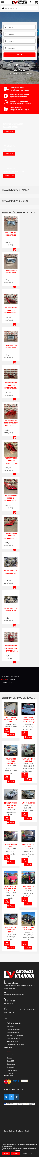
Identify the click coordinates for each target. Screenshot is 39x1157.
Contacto (10, 1073)
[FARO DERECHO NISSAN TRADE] (11, 224)
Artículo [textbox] (11, 48)
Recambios (10, 1055)
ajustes (17, 1150)
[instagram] (16, 1097)
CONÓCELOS (9, 131)
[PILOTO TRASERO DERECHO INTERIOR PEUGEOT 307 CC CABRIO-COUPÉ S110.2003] (11, 487)
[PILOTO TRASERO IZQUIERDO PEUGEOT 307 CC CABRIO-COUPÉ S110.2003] (11, 449)
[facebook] (6, 1097)
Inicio (9, 1052)
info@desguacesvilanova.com (14, 994)
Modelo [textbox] (11, 34)
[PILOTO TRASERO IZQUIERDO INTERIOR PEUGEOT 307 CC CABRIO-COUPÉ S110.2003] (11, 374)
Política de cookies (13, 1029)
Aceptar (6, 1153)
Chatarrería (10, 1067)
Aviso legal (10, 1026)
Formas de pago (12, 1041)
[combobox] (20, 27)
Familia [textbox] (11, 41)
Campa (9, 1058)
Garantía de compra (13, 1038)
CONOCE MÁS (7, 682)
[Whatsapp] (30, 2)
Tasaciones (11, 1064)
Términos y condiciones (15, 1035)
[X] (11, 1097)
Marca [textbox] (10, 27)
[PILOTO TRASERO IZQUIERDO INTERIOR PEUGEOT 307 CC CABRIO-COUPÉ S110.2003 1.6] (11, 299)
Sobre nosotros (12, 1070)
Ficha (7, 731)
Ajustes (25, 1153)
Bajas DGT (10, 1061)
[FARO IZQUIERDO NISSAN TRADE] (11, 261)
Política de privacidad (14, 1023)
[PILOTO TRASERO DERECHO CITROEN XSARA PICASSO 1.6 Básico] (11, 637)
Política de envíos (13, 1032)
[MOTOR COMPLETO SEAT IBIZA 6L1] (11, 562)
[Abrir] (2, 2)
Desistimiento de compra (15, 1045)
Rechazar (15, 1153)
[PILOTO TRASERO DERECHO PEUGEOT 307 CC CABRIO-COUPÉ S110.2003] (11, 412)
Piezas (12, 735)
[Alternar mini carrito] (36, 2)
